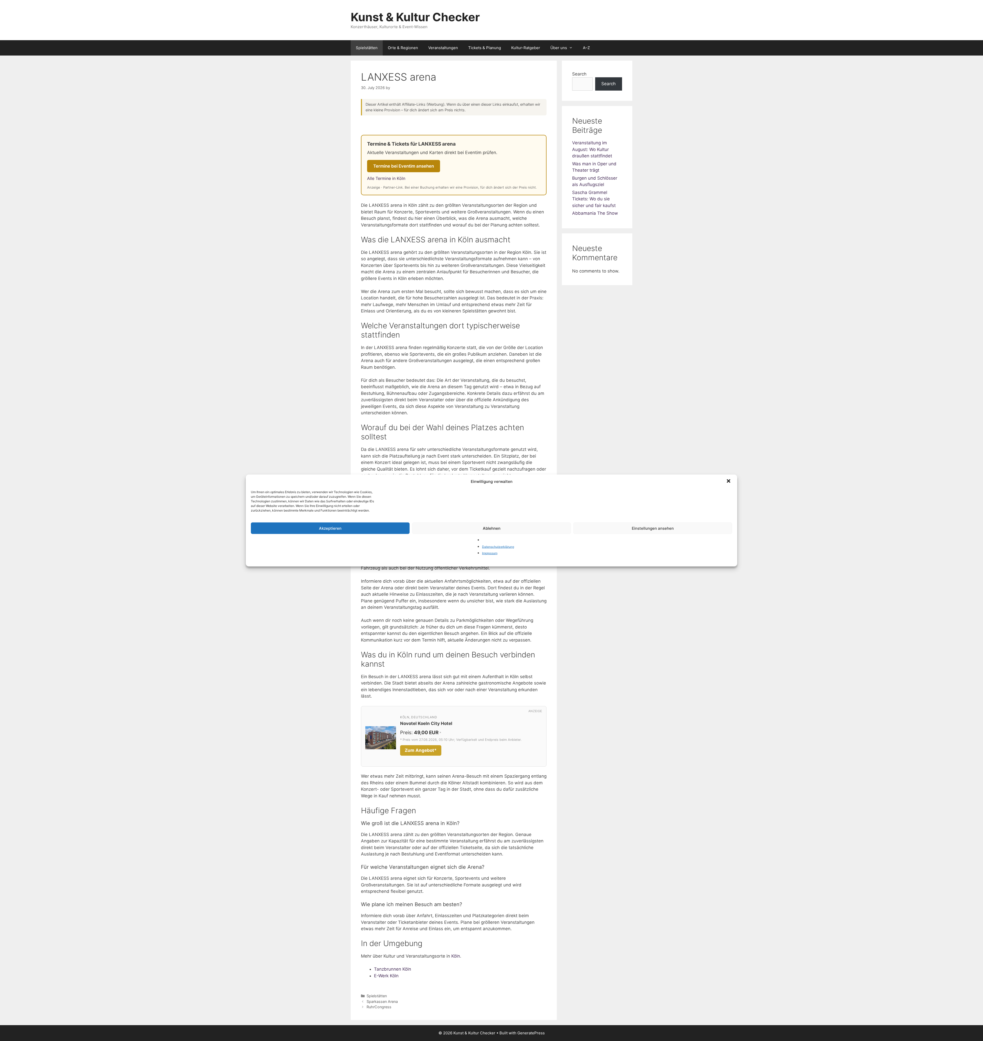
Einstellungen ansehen (653, 528)
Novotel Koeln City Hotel (426, 723)
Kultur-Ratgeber (525, 47)
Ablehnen (491, 528)
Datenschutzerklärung (498, 546)
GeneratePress (531, 1033)
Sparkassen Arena (382, 1001)
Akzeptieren (330, 528)
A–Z (586, 47)
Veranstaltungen (443, 47)
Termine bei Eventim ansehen (403, 166)
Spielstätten (367, 47)
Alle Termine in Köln (386, 178)
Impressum (489, 553)
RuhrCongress (379, 1007)
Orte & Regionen (403, 47)
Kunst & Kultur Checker (415, 17)
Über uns (558, 47)
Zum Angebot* (421, 750)
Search (579, 74)
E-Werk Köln (386, 975)
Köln (455, 956)
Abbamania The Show (595, 213)
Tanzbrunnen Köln (392, 969)
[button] (729, 482)
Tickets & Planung (484, 47)
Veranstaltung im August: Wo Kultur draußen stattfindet (592, 149)
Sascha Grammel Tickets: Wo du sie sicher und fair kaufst (594, 199)
